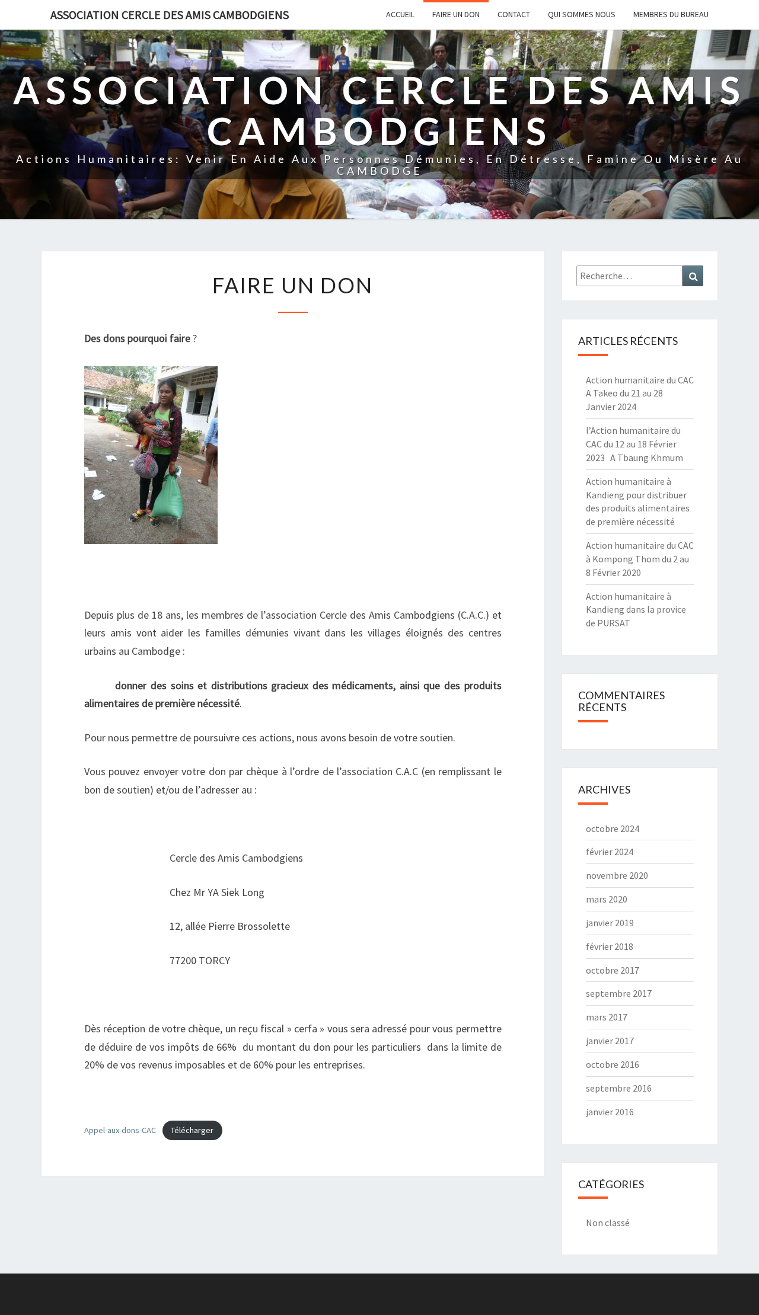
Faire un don (456, 14)
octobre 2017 (612, 970)
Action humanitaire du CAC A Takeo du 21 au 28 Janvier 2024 (640, 393)
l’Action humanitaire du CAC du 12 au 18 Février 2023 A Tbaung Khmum (634, 443)
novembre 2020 (617, 875)
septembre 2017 (619, 993)
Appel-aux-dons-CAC (120, 1130)
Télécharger (192, 1130)
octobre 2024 (612, 828)
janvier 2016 (610, 1112)
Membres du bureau (671, 14)
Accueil (400, 14)
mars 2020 (606, 899)
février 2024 (609, 852)
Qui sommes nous (582, 14)
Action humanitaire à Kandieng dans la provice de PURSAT (636, 609)
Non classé (608, 1222)
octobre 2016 (612, 1064)
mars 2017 (606, 1017)
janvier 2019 (610, 923)
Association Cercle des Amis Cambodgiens (169, 14)
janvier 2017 (610, 1041)
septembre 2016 (619, 1088)
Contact (514, 14)
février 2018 (609, 946)
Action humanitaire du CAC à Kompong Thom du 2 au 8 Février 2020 (640, 558)
